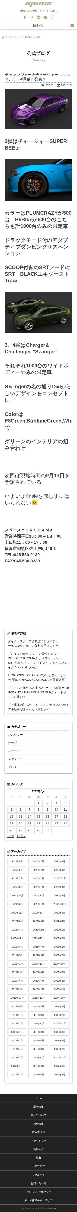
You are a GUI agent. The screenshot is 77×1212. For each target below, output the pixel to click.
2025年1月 (38, 887)
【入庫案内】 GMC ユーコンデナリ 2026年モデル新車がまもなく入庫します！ (38, 707)
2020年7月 (59, 972)
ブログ (49, 85)
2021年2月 (59, 955)
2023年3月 (17, 904)
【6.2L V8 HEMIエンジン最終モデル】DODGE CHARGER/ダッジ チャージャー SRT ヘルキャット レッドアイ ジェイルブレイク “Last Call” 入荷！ (37, 660)
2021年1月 (17, 963)
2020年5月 (38, 980)
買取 (38, 1157)
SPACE (38, 4)
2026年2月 (17, 878)
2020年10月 (59, 963)
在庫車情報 (38, 1132)
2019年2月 (59, 1015)
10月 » (21, 836)
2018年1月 (17, 1057)
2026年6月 (59, 861)
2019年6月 (59, 1006)
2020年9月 (17, 972)
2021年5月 (17, 955)
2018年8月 (59, 1032)
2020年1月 (59, 989)
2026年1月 (38, 878)
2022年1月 (59, 929)
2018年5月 (59, 1040)
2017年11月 (59, 1057)
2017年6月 (38, 1074)
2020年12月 (38, 963)
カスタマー (15, 734)
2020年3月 (17, 989)
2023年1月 (38, 904)
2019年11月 (38, 997)
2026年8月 (17, 861)
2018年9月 (38, 1032)
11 (65, 809)
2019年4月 (17, 1015)
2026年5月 (17, 870)
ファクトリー (17, 759)
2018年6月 (38, 1040)
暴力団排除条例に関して (38, 1200)
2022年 (29, 37)
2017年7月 (17, 1074)
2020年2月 (38, 989)
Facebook (24, 17)
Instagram (31, 17)
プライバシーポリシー (38, 1191)
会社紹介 (38, 1149)
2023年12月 (17, 895)
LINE (38, 17)
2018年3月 (38, 1049)
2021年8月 (17, 946)
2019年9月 (17, 1006)
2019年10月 (59, 997)
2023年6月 (59, 895)
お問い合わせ (45, 17)
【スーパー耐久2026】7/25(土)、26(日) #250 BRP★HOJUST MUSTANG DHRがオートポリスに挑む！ (38, 692)
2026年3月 (59, 870)
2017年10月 (17, 1066)
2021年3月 (38, 955)
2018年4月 (17, 1049)
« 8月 (10, 836)
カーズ (12, 742)
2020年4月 (59, 980)
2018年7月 (17, 1040)
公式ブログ (15, 37)
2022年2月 (38, 929)
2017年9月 (38, 1066)
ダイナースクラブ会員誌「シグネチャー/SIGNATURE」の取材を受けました (33, 643)
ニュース (14, 750)
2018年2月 (59, 1049)
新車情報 (38, 1123)
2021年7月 (38, 946)
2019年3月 (38, 1015)
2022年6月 (38, 921)
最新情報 (38, 1106)
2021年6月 (59, 946)
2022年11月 (17, 912)
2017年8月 (59, 1066)
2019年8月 (38, 1006)
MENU (38, 25)
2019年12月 (17, 997)
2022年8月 (17, 921)
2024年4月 (59, 887)
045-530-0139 (52, 17)
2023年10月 (38, 895)
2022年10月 (38, 912)
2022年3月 (17, 929)
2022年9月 (59, 912)
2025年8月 (17, 887)
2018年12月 (38, 1023)
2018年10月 (17, 1032)
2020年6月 (17, 980)
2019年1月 (17, 1023)
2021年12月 (17, 938)
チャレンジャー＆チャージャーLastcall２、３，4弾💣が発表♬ (38, 77)
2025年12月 (59, 878)
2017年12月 (38, 1057)
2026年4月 (38, 870)
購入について (38, 1115)
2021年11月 (38, 938)
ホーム (38, 1098)
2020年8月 (38, 972)
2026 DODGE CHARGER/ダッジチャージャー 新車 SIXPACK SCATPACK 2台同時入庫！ (38, 677)
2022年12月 (59, 904)
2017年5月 (59, 1074)
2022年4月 (59, 921)
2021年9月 (59, 938)
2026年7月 (38, 861)
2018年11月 (59, 1023)
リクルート (38, 1174)
